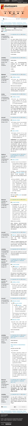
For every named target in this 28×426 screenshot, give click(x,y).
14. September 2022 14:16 (16, 57)
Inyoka (6, 414)
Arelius (3, 34)
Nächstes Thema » (23, 409)
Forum (9, 11)
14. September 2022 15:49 (16, 199)
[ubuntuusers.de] (9, 7)
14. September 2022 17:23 (16, 394)
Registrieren (25, 2)
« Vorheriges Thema (14, 409)
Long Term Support (20, 172)
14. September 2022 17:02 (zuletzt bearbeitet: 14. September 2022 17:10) (17, 336)
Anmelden (20, 2)
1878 (6, 162)
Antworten (5, 31)
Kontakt (5, 419)
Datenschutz (9, 419)
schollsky (3, 57)
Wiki (14, 11)
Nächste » (24, 28)
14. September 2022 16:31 (16, 298)
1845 (6, 62)
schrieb (18, 77)
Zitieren (24, 34)
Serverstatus (19, 419)
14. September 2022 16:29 (16, 279)
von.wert (3, 117)
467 (6, 82)
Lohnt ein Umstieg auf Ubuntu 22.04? (20, 24)
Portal (5, 11)
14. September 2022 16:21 (16, 249)
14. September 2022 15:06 (16, 117)
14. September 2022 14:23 (16, 74)
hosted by (3, 1)
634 (6, 39)
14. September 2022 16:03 (16, 232)
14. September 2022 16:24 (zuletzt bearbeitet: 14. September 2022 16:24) (17, 260)
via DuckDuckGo (24, 18)
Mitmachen (14, 14)
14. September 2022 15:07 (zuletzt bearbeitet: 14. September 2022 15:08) (17, 156)
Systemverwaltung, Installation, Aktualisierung (13, 22)
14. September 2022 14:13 (16, 34)
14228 (6, 122)
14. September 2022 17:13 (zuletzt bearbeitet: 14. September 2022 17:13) (17, 381)
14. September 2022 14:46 (16, 94)
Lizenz (2, 419)
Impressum (15, 419)
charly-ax (3, 154)
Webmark (3, 74)
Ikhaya (18, 11)
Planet (22, 11)
